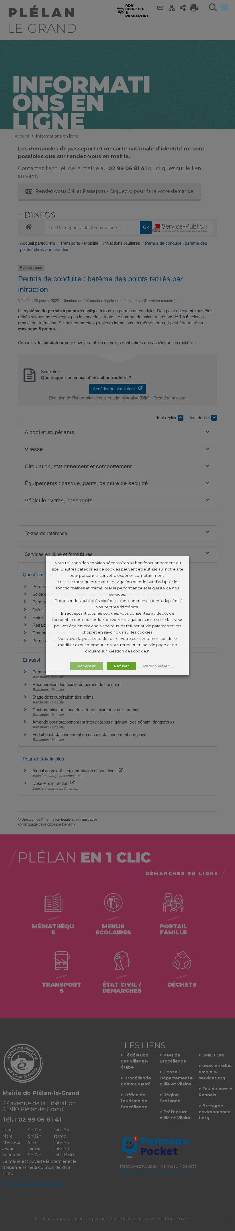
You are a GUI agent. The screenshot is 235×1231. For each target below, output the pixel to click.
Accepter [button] (86, 666)
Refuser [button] (121, 666)
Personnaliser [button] (156, 666)
